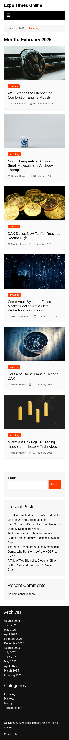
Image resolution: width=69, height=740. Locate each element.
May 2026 (10, 629)
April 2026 (10, 634)
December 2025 (14, 643)
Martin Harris (18, 244)
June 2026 (10, 625)
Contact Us (10, 734)
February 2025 (13, 675)
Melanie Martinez (20, 316)
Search (12, 477)
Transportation (13, 707)
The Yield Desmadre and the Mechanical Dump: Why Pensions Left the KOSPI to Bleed (33, 551)
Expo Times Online (23, 5)
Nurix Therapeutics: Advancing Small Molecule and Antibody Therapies (32, 165)
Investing (14, 154)
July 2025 (10, 652)
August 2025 (12, 647)
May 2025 (10, 661)
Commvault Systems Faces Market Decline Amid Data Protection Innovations (29, 306)
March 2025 (11, 670)
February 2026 (13, 638)
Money (8, 703)
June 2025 (10, 657)
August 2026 (12, 620)
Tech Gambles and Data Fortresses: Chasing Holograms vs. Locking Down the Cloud (34, 538)
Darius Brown (18, 103)
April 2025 (10, 666)
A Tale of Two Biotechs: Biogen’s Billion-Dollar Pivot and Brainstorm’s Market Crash (33, 565)
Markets (14, 86)
